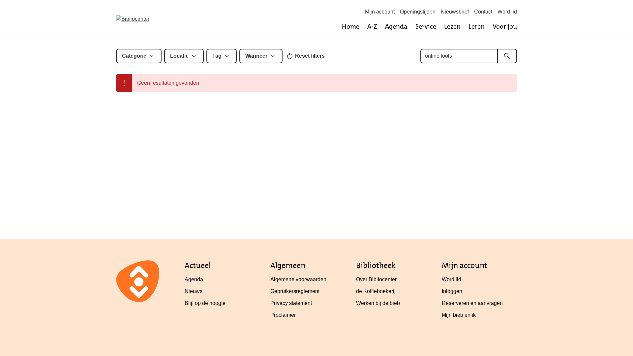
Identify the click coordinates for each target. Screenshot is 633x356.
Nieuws (193, 291)
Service (425, 26)
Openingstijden (418, 12)
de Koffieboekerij (376, 291)
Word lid (507, 12)
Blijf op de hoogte (205, 303)
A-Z (372, 26)
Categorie (134, 56)
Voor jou (505, 26)
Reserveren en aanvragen (472, 303)
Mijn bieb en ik (459, 315)
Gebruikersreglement (294, 291)
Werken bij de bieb (378, 303)
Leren (476, 26)
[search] (507, 56)
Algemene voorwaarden (298, 279)
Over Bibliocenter (376, 279)
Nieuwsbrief (455, 12)
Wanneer (256, 56)
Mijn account (380, 12)
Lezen (452, 26)
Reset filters (310, 56)
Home (350, 26)
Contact (483, 12)
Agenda (396, 26)
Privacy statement (291, 303)
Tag (217, 56)
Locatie (179, 56)
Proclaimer (283, 315)
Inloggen (452, 291)
